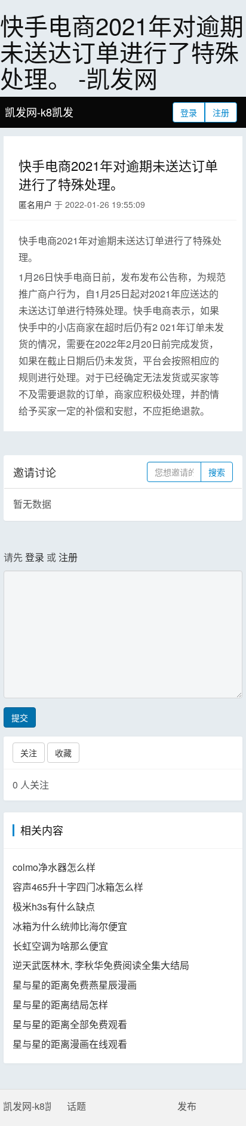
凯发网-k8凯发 (39, 111)
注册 (221, 112)
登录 (188, 112)
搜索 (216, 472)
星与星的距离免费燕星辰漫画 (75, 985)
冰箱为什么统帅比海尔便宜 (70, 926)
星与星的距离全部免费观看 (70, 1024)
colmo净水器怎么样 (54, 867)
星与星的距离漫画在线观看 (70, 1044)
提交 (19, 717)
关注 (28, 753)
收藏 (63, 753)
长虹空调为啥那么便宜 (60, 946)
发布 (186, 1106)
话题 (76, 1106)
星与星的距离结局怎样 (60, 1004)
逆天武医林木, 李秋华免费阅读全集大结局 (101, 965)
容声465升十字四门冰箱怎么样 (78, 887)
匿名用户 (35, 204)
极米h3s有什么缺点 (54, 906)
